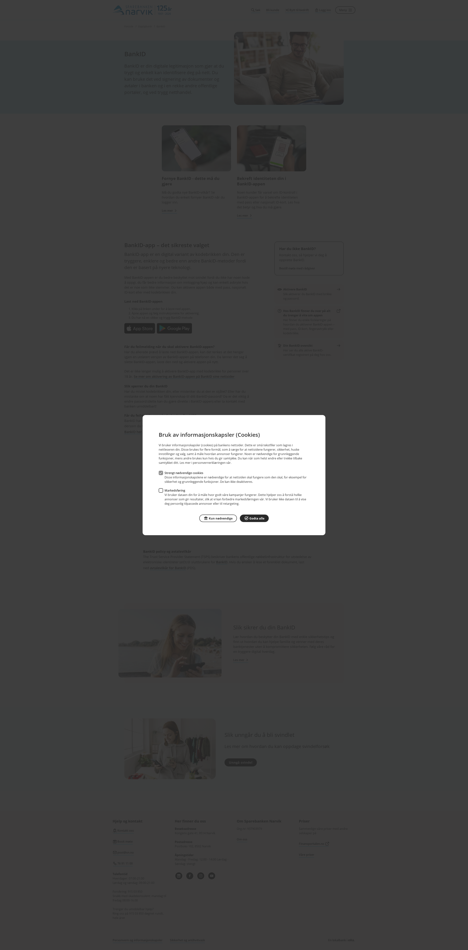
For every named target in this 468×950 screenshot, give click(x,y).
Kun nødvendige (221, 518)
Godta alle (256, 518)
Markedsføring (175, 490)
